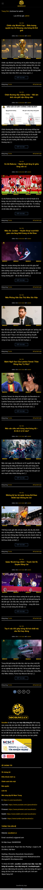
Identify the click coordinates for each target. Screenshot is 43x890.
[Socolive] (21, 3)
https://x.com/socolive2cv (12, 800)
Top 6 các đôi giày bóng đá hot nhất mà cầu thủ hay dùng (21, 629)
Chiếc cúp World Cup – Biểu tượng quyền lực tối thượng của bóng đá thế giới (21, 28)
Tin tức (21, 23)
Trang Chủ (5, 11)
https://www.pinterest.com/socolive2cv (22, 809)
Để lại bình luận (37, 84)
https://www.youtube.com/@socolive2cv (22, 805)
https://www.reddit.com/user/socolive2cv (21, 814)
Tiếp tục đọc (21, 77)
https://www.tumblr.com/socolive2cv (20, 819)
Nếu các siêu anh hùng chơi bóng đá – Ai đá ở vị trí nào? (21, 429)
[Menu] (3, 3)
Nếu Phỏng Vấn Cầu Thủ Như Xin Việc (21, 297)
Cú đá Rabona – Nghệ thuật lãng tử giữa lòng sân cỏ (21, 165)
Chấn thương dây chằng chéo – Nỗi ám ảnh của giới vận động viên (21, 96)
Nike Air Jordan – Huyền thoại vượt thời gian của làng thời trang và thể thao (21, 232)
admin (27, 16)
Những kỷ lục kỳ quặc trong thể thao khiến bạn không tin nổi (21, 496)
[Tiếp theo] (28, 691)
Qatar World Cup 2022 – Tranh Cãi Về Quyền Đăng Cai (22, 563)
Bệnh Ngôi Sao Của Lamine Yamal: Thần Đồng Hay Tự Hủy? (21, 363)
